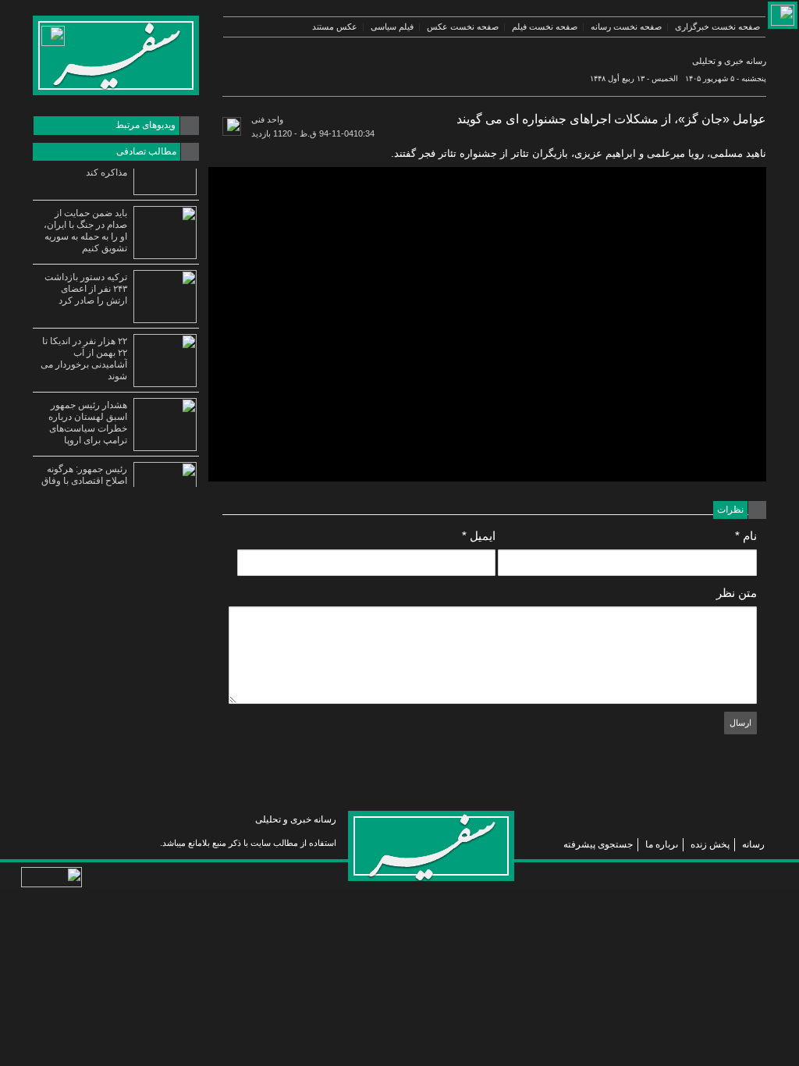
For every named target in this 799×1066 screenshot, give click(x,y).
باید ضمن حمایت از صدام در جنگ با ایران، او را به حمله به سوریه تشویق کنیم (85, 231)
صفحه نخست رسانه (626, 26)
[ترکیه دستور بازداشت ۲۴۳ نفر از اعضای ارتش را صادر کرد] (164, 296)
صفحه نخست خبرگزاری (717, 26)
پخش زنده (710, 844)
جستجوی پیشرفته (598, 844)
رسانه (753, 844)
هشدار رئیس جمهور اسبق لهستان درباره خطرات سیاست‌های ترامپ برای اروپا (87, 423)
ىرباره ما (661, 844)
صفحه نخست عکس (463, 26)
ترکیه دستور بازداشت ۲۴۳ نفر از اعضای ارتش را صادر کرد (85, 289)
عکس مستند (334, 26)
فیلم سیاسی (392, 26)
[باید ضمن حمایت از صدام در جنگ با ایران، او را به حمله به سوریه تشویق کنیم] (164, 232)
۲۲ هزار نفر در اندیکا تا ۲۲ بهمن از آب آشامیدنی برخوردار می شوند (84, 359)
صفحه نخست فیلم (544, 26)
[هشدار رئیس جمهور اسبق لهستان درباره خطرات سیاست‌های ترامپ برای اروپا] (164, 424)
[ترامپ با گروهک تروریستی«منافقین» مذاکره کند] (164, 168)
